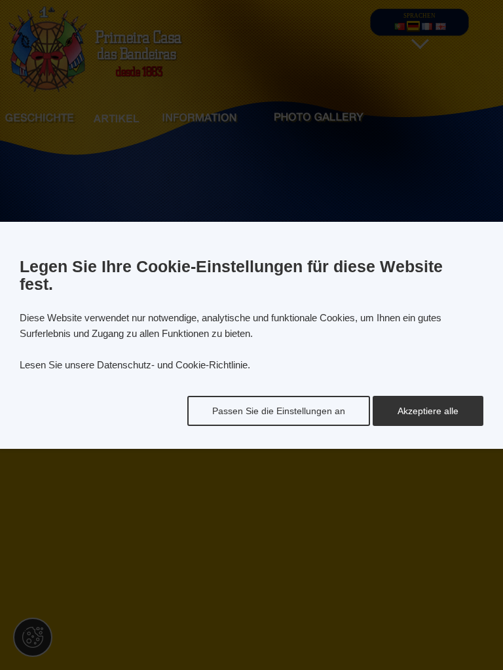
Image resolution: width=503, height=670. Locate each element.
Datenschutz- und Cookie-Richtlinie (172, 364)
